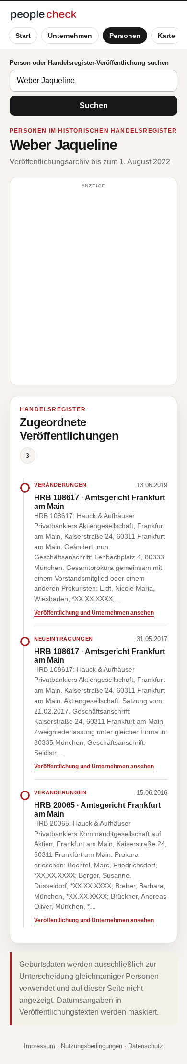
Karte (166, 35)
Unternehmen (70, 35)
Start (23, 35)
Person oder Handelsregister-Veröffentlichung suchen (89, 62)
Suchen (94, 105)
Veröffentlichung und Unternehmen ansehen (94, 612)
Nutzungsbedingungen (91, 1046)
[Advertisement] (93, 285)
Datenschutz (145, 1046)
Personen (124, 35)
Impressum (39, 1046)
